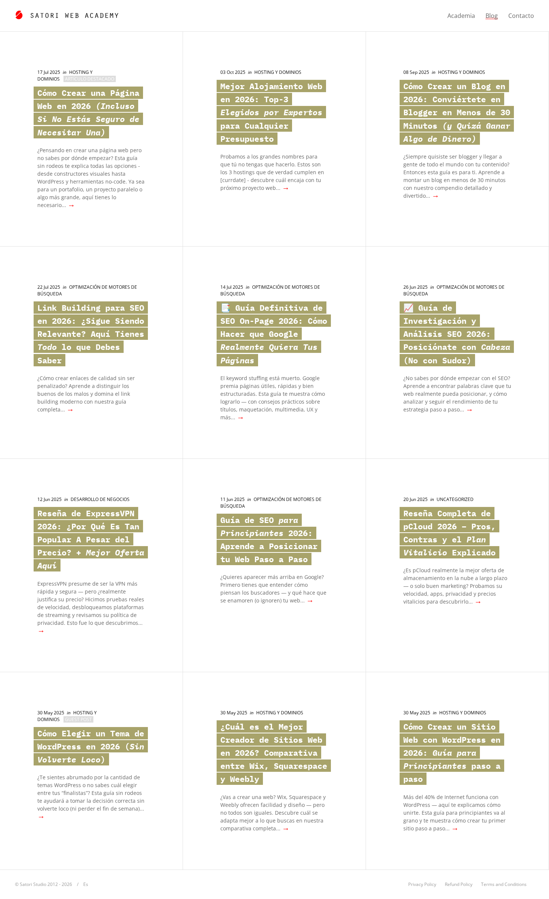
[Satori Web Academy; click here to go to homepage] (66, 13)
